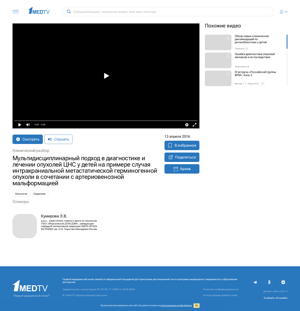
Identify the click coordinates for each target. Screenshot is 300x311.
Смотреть (31, 139)
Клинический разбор (31, 150)
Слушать (61, 139)
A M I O (283, 291)
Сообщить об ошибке (275, 297)
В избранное (185, 145)
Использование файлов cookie (220, 295)
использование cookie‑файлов (176, 305)
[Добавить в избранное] (228, 38)
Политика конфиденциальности (221, 289)
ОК (196, 305)
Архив (185, 169)
